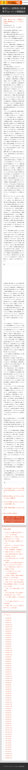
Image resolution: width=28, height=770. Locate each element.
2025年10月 (8, 629)
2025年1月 (8, 648)
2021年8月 (8, 736)
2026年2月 (8, 620)
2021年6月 (8, 741)
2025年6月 (8, 637)
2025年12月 (8, 625)
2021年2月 (8, 749)
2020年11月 (8, 756)
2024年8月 (8, 659)
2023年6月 (8, 689)
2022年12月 (8, 702)
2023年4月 (8, 693)
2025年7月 (8, 635)
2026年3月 (8, 618)
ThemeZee (21, 766)
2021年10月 (8, 732)
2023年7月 (8, 687)
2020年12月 (8, 753)
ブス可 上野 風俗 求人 (11, 573)
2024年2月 (8, 672)
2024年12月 (8, 650)
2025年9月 (8, 631)
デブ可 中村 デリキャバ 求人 (13, 571)
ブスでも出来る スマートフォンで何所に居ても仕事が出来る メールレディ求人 (14, 490)
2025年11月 (8, 627)
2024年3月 (8, 670)
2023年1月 (8, 700)
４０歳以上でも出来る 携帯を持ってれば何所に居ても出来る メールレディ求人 (13, 518)
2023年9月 (8, 683)
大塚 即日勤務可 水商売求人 (13, 549)
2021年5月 (8, 743)
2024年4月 (8, 667)
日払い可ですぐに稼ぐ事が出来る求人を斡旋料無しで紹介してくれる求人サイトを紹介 (14, 584)
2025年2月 (8, 646)
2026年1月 (8, 622)
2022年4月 (8, 719)
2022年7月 (8, 713)
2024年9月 (8, 657)
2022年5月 (8, 717)
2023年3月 (8, 695)
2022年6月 (8, 715)
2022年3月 (8, 721)
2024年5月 (8, 665)
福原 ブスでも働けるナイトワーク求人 (14, 522)
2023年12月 (8, 676)
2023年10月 (8, 680)
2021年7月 (8, 738)
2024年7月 (8, 661)
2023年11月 (8, 678)
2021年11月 (8, 730)
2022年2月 (8, 723)
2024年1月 (8, 674)
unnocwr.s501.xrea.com (9, 27)
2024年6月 (8, 663)
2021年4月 (8, 745)
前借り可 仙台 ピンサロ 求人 (13, 552)
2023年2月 (8, 698)
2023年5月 (8, 691)
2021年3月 (8, 747)
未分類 (19, 27)
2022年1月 (8, 726)
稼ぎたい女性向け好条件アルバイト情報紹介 (14, 10)
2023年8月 (8, 685)
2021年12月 (8, 728)
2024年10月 (8, 655)
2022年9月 (8, 708)
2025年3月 (8, 644)
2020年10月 (8, 758)
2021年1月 (8, 751)
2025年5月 (8, 640)
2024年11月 (8, 652)
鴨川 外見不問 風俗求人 (10, 513)
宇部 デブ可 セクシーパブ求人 (14, 580)
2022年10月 (8, 706)
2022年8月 (8, 710)
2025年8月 (8, 633)
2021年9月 (8, 734)
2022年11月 (8, 704)
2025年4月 (8, 642)
